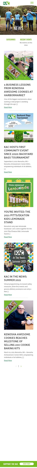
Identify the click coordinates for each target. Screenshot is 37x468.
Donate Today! (26, 464)
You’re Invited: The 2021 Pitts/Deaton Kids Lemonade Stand (17, 217)
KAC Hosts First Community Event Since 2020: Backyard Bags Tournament (18, 152)
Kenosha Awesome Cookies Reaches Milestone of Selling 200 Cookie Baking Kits (17, 341)
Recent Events (26, 40)
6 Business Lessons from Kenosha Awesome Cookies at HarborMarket (18, 90)
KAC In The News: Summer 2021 (15, 278)
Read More (8, 107)
